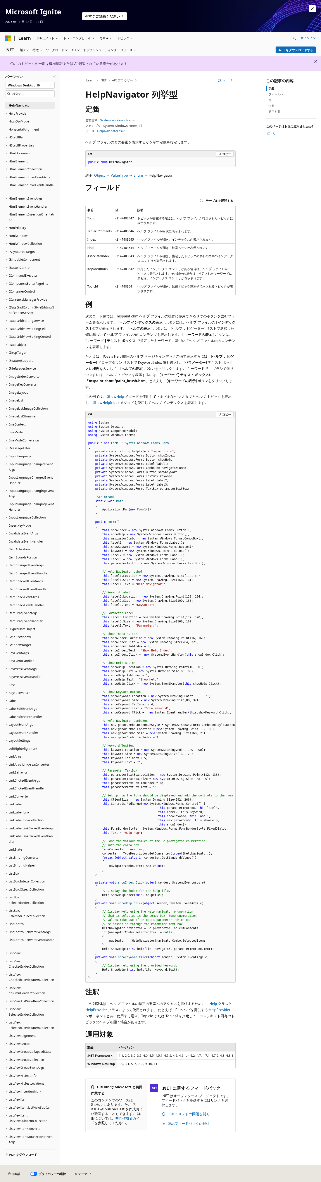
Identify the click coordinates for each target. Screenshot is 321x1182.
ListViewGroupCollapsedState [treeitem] (30, 1051)
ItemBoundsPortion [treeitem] (23, 557)
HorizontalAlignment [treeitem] (24, 129)
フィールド (276, 94)
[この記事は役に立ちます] (268, 133)
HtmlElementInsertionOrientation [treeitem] (31, 217)
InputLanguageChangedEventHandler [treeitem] (31, 480)
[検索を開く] (294, 38)
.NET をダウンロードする (295, 50)
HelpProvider (96, 1009)
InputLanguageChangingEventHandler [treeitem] (31, 507)
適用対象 (274, 111)
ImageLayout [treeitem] (18, 392)
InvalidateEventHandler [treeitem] (26, 541)
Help (213, 1003)
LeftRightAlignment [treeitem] (23, 748)
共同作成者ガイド (115, 1120)
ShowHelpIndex (106, 402)
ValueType (119, 175)
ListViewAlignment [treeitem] (22, 1036)
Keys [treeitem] (12, 685)
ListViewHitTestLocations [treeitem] (26, 1083)
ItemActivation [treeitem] (19, 549)
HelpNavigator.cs (109, 131)
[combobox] (30, 85)
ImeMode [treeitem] (16, 432)
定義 (271, 88)
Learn (90, 80)
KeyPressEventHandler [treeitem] (25, 677)
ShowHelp (115, 396)
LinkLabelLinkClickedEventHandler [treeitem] (31, 839)
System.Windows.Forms (117, 120)
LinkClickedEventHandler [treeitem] (27, 788)
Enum (138, 175)
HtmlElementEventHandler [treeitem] (28, 206)
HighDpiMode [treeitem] (19, 121)
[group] (160, 700)
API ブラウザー (122, 80)
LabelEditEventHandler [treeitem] (25, 717)
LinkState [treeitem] (15, 849)
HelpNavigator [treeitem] (20, 105)
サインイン (308, 38)
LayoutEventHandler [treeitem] (23, 733)
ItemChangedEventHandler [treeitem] (29, 573)
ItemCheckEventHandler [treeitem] (26, 605)
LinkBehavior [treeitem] (18, 772)
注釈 (271, 106)
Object (99, 175)
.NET (103, 80)
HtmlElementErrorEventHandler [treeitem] (31, 188)
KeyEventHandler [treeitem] (21, 661)
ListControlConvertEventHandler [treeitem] (31, 942)
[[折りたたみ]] (54, 76)
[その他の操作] (232, 80)
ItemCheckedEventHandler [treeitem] (28, 589)
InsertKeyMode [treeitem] (20, 525)
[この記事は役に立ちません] (274, 133)
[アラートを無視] (312, 8)
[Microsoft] (8, 38)
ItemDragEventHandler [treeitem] (26, 621)
